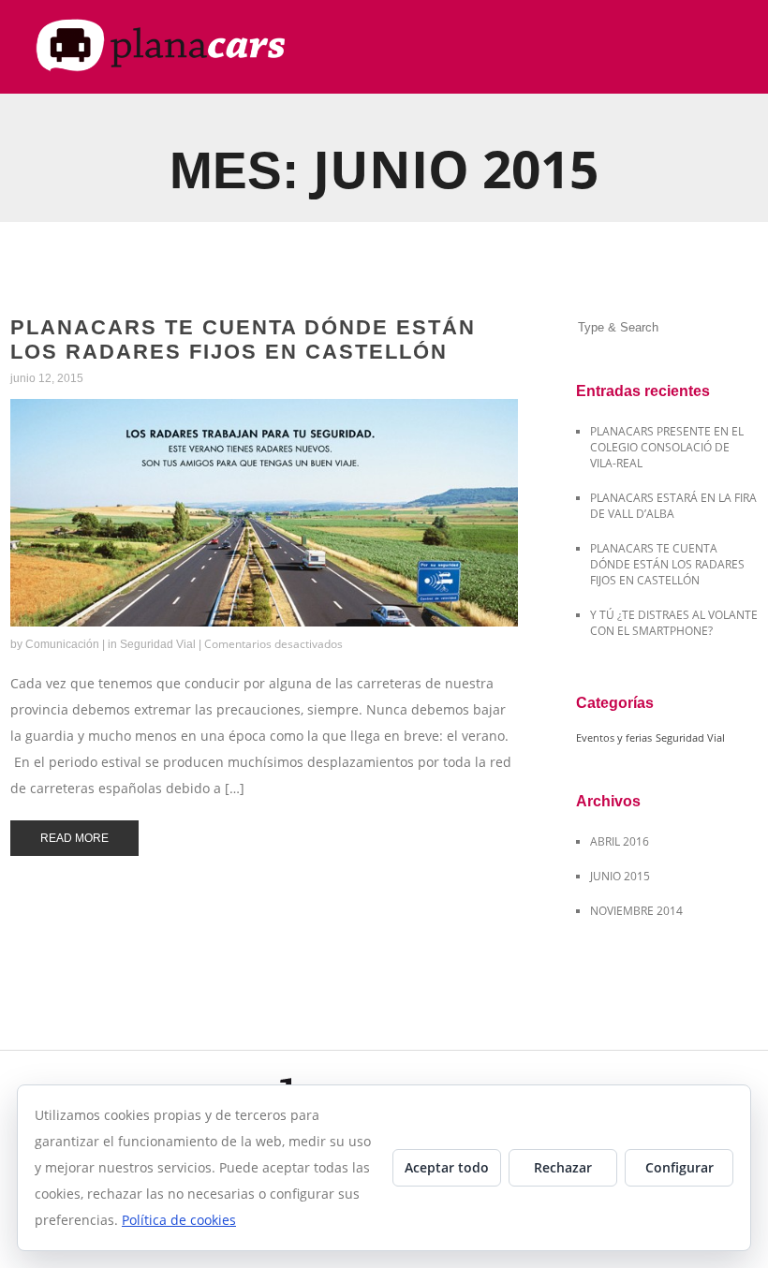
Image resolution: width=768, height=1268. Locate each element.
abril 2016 (619, 841)
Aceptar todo (447, 1167)
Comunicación (62, 644)
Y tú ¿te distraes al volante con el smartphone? (674, 623)
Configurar (679, 1167)
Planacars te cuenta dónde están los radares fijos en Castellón (243, 339)
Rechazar (563, 1167)
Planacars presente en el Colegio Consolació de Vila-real (667, 447)
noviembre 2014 (636, 911)
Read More (48, 409)
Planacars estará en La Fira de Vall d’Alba (673, 506)
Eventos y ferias (614, 738)
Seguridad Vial (158, 644)
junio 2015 (620, 876)
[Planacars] (179, 47)
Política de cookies (179, 1220)
